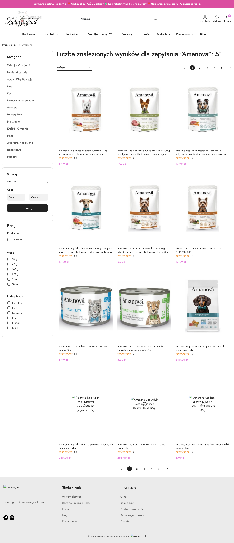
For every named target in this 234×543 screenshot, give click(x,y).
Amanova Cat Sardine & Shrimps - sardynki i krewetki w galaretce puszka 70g (140, 348)
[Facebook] (5, 517)
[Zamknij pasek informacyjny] (230, 3)
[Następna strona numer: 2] (229, 67)
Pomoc (66, 509)
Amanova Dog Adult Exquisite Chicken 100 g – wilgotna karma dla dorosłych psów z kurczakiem (143, 250)
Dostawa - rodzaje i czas (76, 503)
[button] (185, 34)
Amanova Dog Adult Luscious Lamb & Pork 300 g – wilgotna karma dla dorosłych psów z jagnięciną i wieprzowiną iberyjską (144, 152)
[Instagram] (12, 517)
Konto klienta (69, 521)
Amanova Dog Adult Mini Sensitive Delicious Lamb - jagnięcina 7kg (86, 446)
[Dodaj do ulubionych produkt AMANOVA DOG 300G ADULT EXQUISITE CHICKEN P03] (226, 175)
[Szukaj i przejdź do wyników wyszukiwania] (155, 18)
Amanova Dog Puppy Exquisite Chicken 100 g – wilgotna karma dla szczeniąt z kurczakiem (84, 152)
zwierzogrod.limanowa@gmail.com (23, 502)
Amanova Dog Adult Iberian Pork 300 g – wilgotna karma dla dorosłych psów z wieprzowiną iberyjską (86, 250)
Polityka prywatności (132, 509)
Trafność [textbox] (61, 67)
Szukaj (27, 208)
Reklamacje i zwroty (132, 515)
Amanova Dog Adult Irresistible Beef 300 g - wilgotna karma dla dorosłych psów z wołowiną (201, 152)
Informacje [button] (128, 487)
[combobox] (74, 68)
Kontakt (124, 521)
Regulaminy (127, 503)
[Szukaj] (46, 181)
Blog (64, 515)
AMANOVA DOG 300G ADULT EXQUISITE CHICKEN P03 (198, 250)
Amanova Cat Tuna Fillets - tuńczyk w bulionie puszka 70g (83, 348)
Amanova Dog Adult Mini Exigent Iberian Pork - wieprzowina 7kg (201, 348)
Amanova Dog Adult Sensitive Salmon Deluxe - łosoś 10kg (141, 446)
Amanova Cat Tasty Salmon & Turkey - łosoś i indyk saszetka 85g (202, 446)
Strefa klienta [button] (72, 487)
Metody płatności (72, 497)
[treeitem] (27, 65)
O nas (123, 497)
